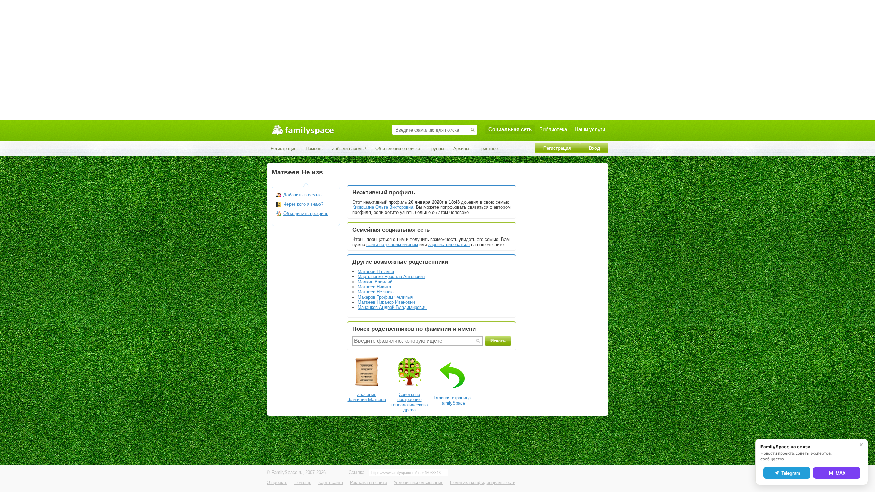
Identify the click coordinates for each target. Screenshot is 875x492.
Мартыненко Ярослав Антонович (391, 276)
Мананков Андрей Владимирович (392, 307)
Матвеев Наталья (376, 271)
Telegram (790, 473)
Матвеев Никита (374, 286)
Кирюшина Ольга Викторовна (382, 207)
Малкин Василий (375, 281)
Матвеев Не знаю (376, 292)
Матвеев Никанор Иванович (386, 302)
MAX (841, 473)
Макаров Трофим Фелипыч (385, 297)
